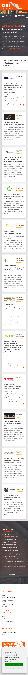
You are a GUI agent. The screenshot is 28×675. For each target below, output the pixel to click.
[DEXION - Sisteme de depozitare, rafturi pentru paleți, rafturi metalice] (9, 379)
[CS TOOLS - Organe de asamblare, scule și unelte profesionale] (9, 490)
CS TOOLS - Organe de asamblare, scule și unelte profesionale (12, 497)
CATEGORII (8, 15)
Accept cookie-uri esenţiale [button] (14, 664)
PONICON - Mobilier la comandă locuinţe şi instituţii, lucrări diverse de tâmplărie (13, 307)
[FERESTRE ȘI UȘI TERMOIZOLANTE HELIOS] (9, 226)
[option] (14, 12)
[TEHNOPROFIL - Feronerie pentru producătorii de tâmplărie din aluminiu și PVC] (9, 152)
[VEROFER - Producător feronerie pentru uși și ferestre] (9, 117)
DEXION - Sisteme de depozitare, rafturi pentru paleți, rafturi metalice (12, 386)
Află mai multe (15, 49)
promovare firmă (12, 575)
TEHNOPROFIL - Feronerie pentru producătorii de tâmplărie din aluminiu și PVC (13, 159)
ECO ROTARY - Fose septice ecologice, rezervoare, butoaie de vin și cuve (14, 196)
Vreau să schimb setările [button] (14, 668)
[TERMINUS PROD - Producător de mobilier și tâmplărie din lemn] (9, 416)
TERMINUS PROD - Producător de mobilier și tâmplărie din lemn (14, 423)
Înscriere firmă (22, 15)
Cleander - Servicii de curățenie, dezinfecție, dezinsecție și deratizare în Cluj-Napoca (14, 460)
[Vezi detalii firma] (23, 105)
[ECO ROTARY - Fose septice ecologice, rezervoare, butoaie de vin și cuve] (9, 189)
